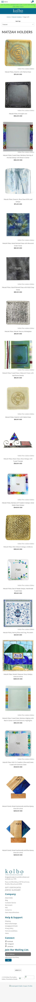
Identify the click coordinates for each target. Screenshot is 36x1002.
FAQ (6, 907)
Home (9, 17)
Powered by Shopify (11, 979)
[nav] (4, 2)
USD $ (18, 970)
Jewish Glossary (13, 890)
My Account (8, 905)
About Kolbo (9, 898)
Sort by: (18, 21)
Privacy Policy (9, 928)
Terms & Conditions (11, 931)
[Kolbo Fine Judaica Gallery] (18, 11)
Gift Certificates (13, 887)
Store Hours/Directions (12, 912)
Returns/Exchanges (11, 923)
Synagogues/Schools (11, 926)
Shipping (8, 921)
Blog (6, 900)
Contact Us (8, 910)
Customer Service (10, 903)
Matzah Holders (17, 17)
